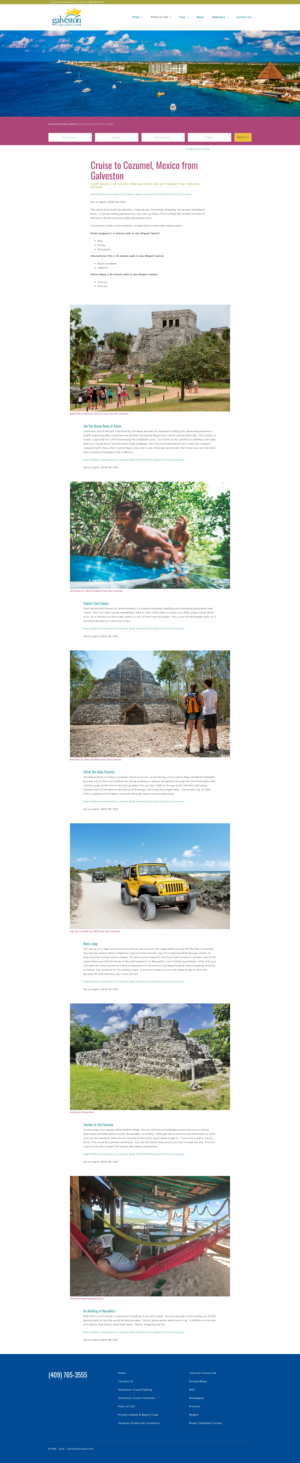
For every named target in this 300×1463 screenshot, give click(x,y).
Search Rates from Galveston (108, 194)
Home (189, 149)
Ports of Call (202, 149)
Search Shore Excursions (177, 194)
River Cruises (106, 124)
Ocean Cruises (87, 124)
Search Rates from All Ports (143, 194)
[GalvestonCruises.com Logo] (68, 7)
